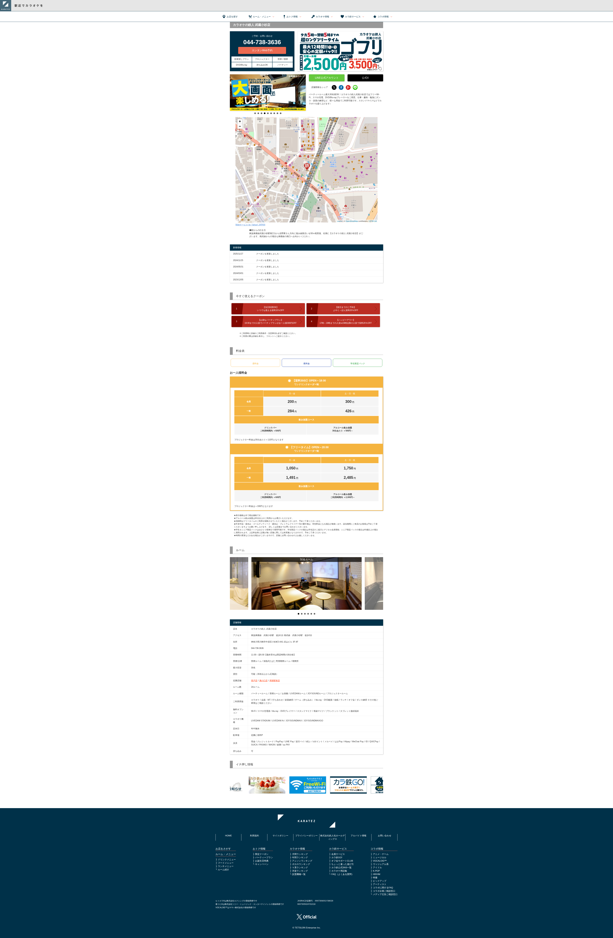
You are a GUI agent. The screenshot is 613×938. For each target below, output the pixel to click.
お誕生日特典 (262, 861)
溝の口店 (263, 680)
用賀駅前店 (274, 680)
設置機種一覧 (299, 874)
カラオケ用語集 (339, 871)
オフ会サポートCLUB (342, 861)
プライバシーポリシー (306, 835)
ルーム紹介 (223, 869)
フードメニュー (226, 863)
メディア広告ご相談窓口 (385, 894)
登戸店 (254, 680)
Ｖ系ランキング (300, 867)
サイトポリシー (280, 835)
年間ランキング (300, 857)
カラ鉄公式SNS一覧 (341, 867)
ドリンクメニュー (227, 859)
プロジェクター (262, 59)
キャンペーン (262, 864)
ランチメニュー (226, 866)
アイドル (377, 867)
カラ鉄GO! (336, 857)
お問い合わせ (384, 835)
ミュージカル (379, 857)
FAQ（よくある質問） (342, 874)
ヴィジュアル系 (381, 864)
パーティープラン (264, 857)
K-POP (376, 871)
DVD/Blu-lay (241, 65)
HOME (228, 835)
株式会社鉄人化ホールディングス (332, 837)
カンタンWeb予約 (262, 50)
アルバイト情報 (358, 835)
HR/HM (376, 874)
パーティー (282, 65)
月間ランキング (300, 854)
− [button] (240, 126)
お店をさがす (223, 848)
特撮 (375, 877)
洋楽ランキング (300, 871)
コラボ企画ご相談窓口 (384, 891)
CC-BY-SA (373, 221)
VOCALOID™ (380, 861)
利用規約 (254, 835)
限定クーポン (262, 854)
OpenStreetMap (352, 221)
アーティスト (379, 884)
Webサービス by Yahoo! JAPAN (250, 225)
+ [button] (240, 121)
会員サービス (338, 854)
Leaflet (339, 221)
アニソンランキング (302, 861)
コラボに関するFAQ (383, 887)
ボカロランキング (301, 864)
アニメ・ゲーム (381, 854)
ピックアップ (379, 881)
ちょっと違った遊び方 (342, 864)
